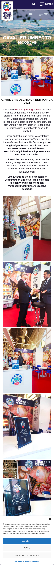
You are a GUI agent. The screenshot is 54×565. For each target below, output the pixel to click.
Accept (27, 541)
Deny (27, 548)
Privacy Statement (32, 561)
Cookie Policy (19, 561)
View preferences (27, 555)
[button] (50, 519)
